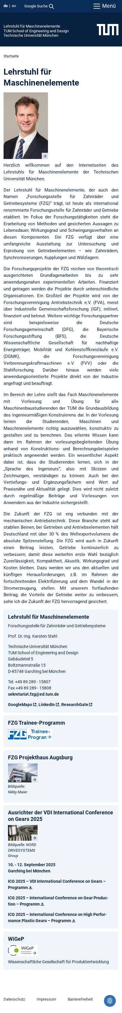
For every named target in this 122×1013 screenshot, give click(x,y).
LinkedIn (46, 704)
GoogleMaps (20, 704)
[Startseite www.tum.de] (107, 29)
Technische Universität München (31, 35)
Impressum (46, 999)
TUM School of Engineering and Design (36, 31)
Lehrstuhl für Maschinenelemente (32, 26)
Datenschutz (14, 999)
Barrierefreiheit (80, 999)
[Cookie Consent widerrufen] (110, 1001)
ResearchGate (74, 704)
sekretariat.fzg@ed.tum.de (33, 694)
